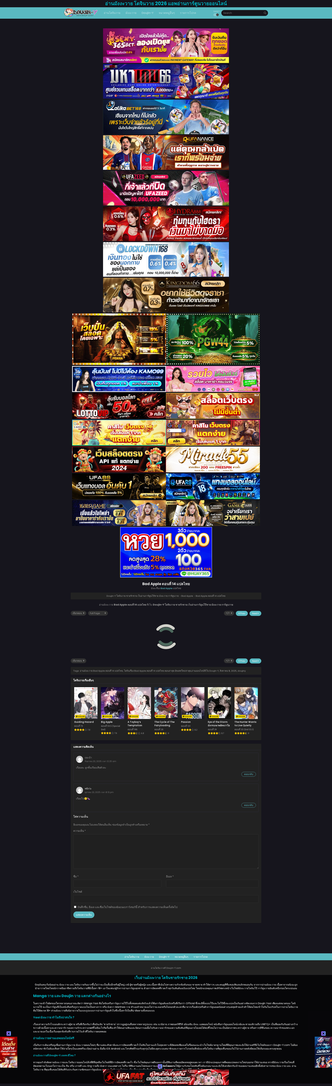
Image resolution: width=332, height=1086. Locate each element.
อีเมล (170, 876)
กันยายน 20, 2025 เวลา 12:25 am (100, 761)
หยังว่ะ (88, 788)
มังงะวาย (149, 957)
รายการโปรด (200, 957)
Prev (242, 613)
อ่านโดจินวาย (131, 957)
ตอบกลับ (248, 774)
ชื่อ (76, 876)
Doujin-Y (164, 957)
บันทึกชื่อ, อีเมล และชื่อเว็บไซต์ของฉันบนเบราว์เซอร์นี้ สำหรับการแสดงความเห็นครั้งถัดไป (127, 907)
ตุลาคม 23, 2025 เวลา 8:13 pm (99, 792)
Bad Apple (166, 588)
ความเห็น (79, 831)
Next (254, 613)
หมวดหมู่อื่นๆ (181, 957)
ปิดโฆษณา (168, 1066)
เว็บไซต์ (77, 891)
